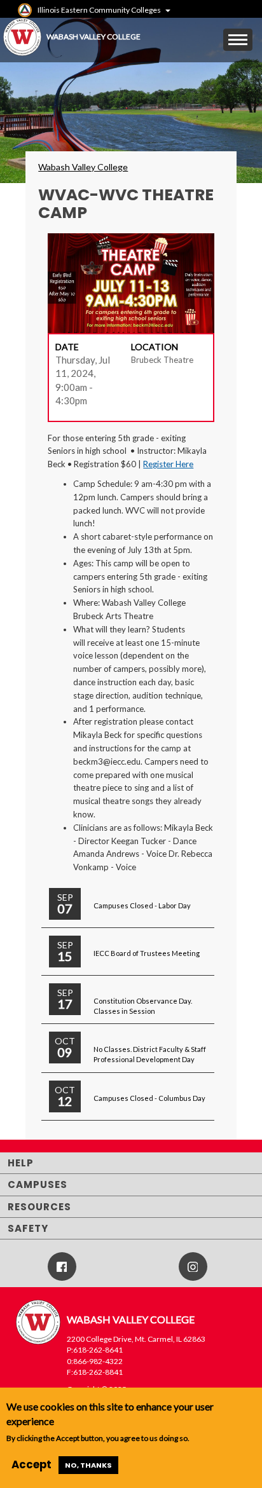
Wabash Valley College (83, 166)
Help (21, 1163)
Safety (28, 1228)
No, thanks (88, 1465)
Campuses (37, 1184)
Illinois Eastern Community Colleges (99, 10)
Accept (31, 1464)
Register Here (168, 464)
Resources (39, 1206)
